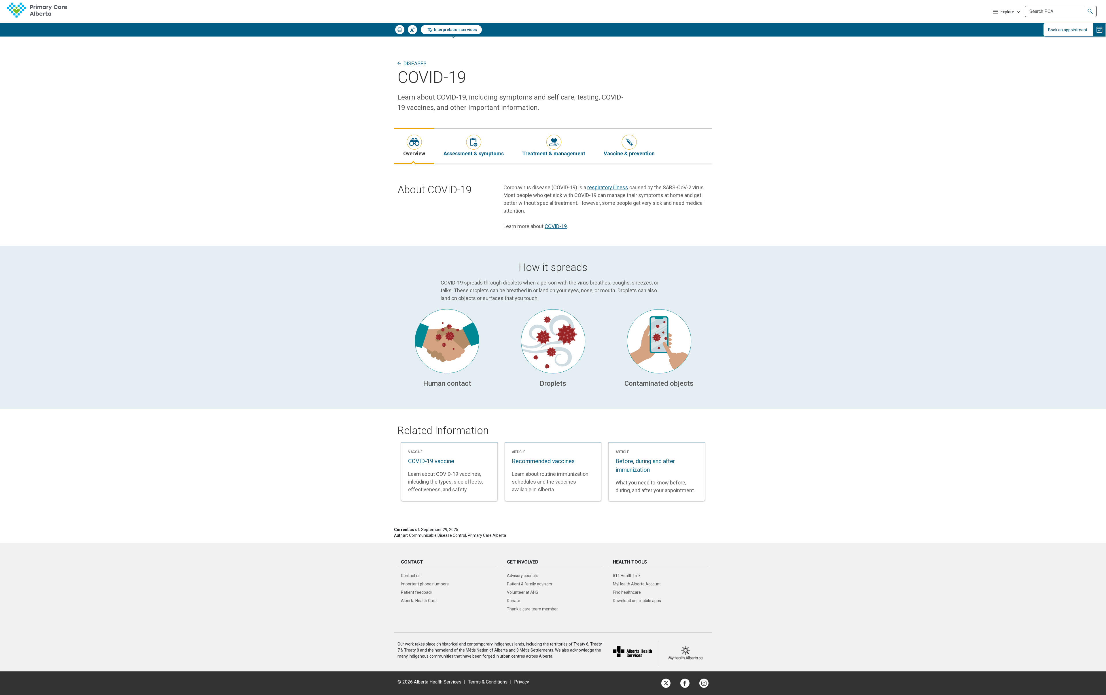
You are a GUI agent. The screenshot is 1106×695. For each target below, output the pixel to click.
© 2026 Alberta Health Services (430, 682)
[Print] (399, 29)
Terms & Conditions (487, 682)
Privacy (521, 682)
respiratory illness (607, 187)
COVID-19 (556, 226)
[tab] (414, 146)
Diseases (415, 63)
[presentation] (414, 146)
